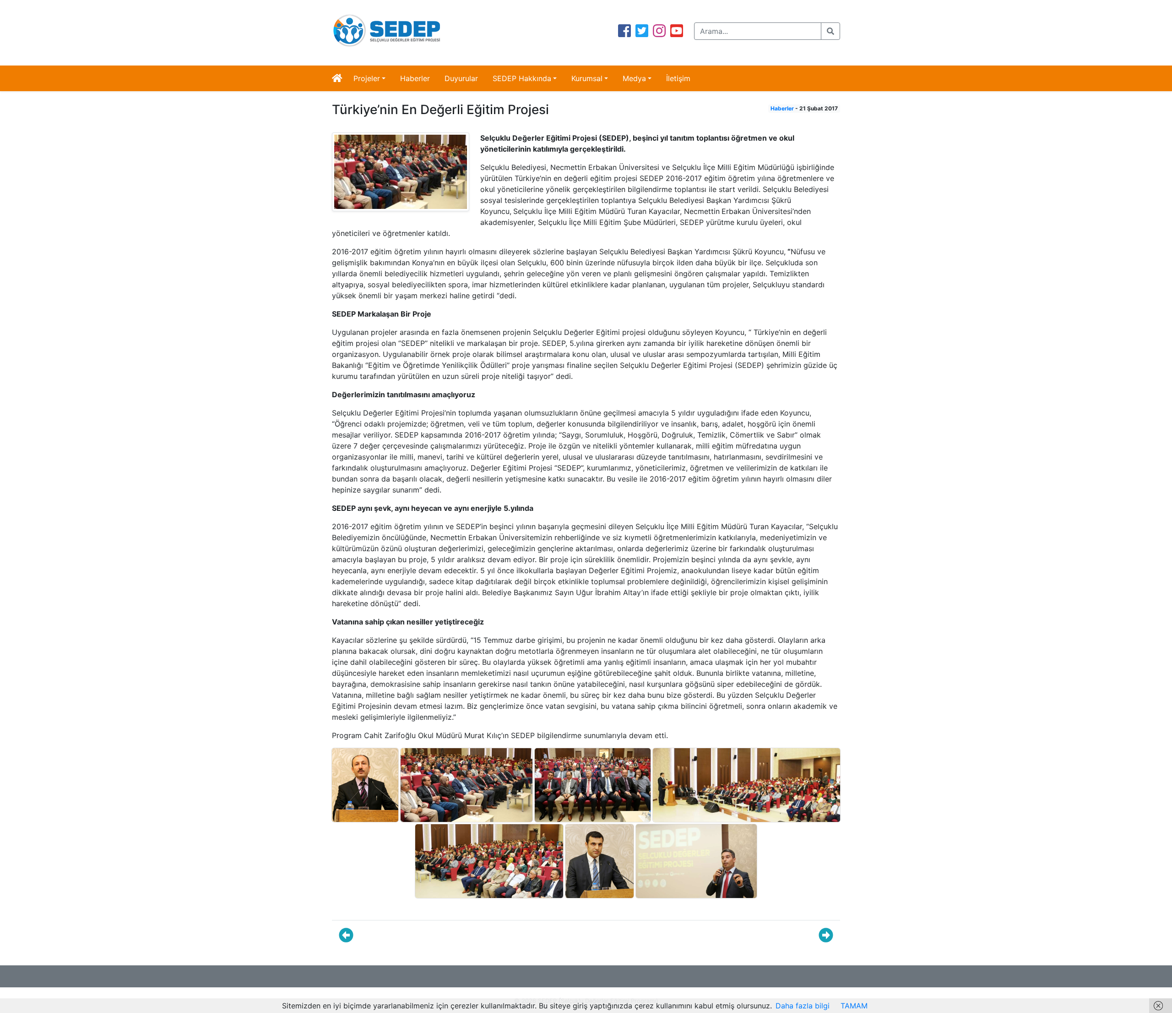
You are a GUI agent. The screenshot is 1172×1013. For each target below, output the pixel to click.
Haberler (415, 78)
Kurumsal (586, 78)
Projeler (366, 78)
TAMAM (854, 1005)
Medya (634, 78)
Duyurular (461, 78)
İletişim (678, 78)
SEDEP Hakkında (522, 78)
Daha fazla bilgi (803, 1005)
